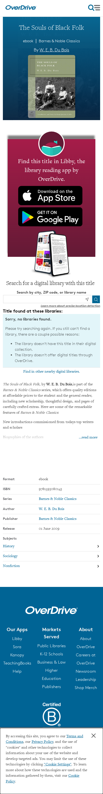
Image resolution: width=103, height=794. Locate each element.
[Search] (96, 299)
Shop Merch (86, 687)
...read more (88, 437)
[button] (17, 629)
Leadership (86, 679)
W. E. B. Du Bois (54, 49)
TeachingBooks (17, 663)
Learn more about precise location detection (70, 306)
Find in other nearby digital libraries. (51, 372)
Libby (17, 638)
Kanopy (17, 654)
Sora (17, 646)
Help (17, 671)
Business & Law (51, 662)
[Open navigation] (94, 7)
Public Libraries (51, 645)
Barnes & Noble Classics (59, 41)
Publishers (51, 686)
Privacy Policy (42, 742)
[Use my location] (87, 299)
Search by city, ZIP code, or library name (51, 292)
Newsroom (86, 671)
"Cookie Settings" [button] (57, 764)
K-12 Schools (51, 654)
